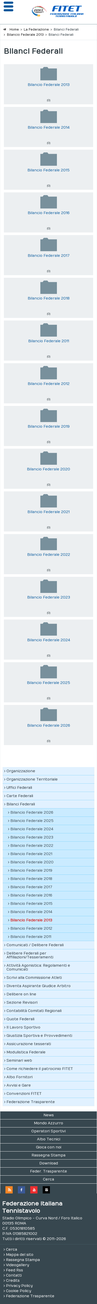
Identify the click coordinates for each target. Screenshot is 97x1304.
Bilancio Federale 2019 (49, 426)
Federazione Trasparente (30, 1102)
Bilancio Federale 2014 (49, 127)
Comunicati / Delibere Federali (35, 945)
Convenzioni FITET (24, 1093)
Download (48, 1163)
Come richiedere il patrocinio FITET (39, 1069)
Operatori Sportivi (48, 1131)
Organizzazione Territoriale (32, 779)
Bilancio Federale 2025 (48, 683)
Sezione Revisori (22, 1002)
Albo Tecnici (48, 1139)
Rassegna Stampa (48, 1155)
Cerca (48, 1179)
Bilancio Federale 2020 (48, 469)
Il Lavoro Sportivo (23, 1027)
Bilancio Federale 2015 (48, 170)
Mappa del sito (19, 1254)
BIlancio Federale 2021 (48, 512)
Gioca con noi (48, 1147)
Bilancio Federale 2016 (49, 213)
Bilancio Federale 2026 (48, 725)
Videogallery (17, 1265)
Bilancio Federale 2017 (49, 255)
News (48, 1115)
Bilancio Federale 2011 (48, 341)
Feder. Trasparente (48, 1171)
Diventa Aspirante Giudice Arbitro (38, 986)
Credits (13, 1280)
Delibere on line (21, 994)
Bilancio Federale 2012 (49, 384)
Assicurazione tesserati (28, 1044)
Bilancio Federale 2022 (48, 554)
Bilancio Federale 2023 (48, 597)
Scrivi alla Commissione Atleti (34, 977)
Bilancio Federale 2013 (49, 85)
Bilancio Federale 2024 (48, 640)
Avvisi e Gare (18, 1085)
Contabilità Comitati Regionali (34, 1011)
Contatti (14, 1275)
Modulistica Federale (26, 1052)
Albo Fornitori (19, 1077)
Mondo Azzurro (48, 1123)
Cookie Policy (18, 1291)
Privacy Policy (19, 1286)
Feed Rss (14, 1270)
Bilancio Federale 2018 (49, 298)
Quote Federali (20, 1019)
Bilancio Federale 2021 (31, 854)
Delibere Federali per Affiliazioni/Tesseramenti (29, 955)
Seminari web (19, 1060)
